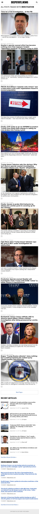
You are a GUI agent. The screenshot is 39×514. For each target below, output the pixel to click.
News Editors (12, 10)
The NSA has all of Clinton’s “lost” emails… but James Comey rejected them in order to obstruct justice (23, 438)
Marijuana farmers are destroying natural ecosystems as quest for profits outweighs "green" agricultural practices (18, 466)
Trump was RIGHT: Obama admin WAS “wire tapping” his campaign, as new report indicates (23, 426)
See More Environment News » (9, 504)
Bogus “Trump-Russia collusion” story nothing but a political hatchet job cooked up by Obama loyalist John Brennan (19, 357)
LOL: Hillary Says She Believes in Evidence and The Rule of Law (23, 448)
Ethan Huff (11, 43)
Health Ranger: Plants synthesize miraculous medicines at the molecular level (19, 482)
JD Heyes (11, 85)
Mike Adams (12, 315)
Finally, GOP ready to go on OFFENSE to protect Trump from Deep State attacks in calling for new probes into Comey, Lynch (19, 128)
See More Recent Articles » (8, 457)
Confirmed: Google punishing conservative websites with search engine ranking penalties (22, 404)
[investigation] (19, 3)
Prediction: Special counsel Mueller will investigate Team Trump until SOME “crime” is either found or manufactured (19, 280)
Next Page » (19, 392)
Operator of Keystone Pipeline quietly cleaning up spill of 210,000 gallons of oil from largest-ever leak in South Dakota (19, 498)
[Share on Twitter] (1, 39)
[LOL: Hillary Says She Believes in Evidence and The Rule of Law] (4, 451)
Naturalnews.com (11, 469)
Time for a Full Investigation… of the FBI (16, 12)
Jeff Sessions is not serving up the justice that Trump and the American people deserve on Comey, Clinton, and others (23, 415)
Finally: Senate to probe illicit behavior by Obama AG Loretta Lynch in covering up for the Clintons (18, 205)
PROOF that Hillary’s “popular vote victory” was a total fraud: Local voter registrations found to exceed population (19, 88)
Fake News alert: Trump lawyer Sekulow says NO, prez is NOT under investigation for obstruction (18, 243)
